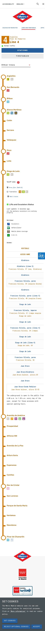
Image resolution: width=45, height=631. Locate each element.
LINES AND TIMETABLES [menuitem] (28, 27)
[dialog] (22, 614)
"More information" (18, 611)
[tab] (25, 76)
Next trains (14, 196)
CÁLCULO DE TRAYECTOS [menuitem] (9, 27)
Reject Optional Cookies (16, 627)
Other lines (8, 65)
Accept (36, 627)
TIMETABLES (22, 56)
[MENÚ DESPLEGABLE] (42, 4)
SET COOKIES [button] (10, 621)
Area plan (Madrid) (16, 187)
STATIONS (22, 50)
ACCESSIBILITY (8, 4)
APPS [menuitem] (42, 27)
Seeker (39, 4)
